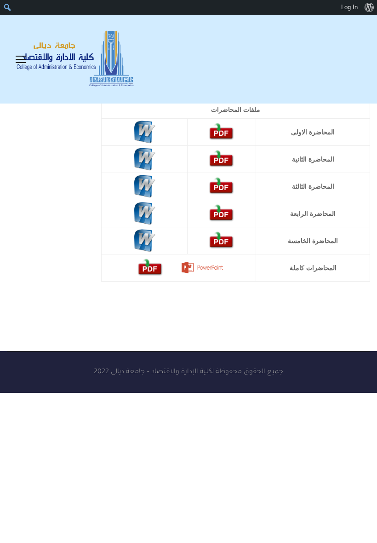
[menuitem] (369, 7)
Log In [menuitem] (349, 7)
